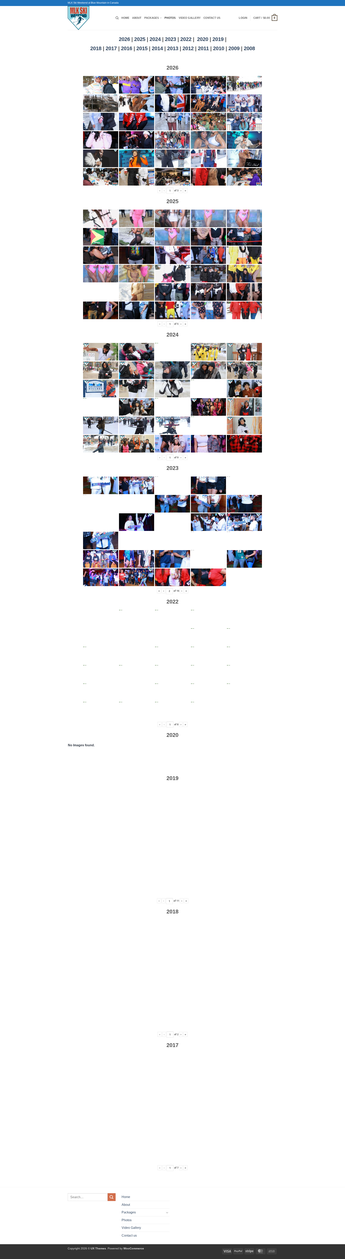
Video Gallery (190, 17)
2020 (202, 39)
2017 (112, 48)
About (136, 17)
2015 (142, 48)
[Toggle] (167, 1212)
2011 (204, 48)
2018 (96, 48)
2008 (249, 48)
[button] (243, 18)
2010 (219, 48)
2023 (170, 39)
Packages (151, 17)
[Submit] (112, 1197)
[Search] (117, 18)
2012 (188, 48)
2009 (234, 48)
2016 (127, 48)
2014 (158, 48)
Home (125, 17)
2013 (173, 48)
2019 (218, 39)
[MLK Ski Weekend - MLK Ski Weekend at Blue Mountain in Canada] (89, 18)
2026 (124, 39)
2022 (185, 39)
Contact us (212, 17)
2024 (155, 39)
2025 (139, 39)
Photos (170, 17)
